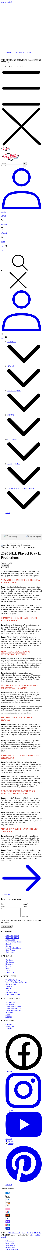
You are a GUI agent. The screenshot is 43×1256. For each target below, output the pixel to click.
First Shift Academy (13, 980)
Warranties (9, 1013)
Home (2, 544)
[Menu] (21, 107)
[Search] (21, 271)
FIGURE (10, 415)
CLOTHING (12, 439)
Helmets (8, 944)
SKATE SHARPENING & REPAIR (21, 488)
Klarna (8, 1015)
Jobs (7, 990)
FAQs (8, 970)
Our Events (10, 962)
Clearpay (9, 1017)
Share (5, 565)
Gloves (8, 946)
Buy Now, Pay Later (26, 536)
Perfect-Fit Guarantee (13, 1010)
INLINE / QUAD (14, 391)
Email (25, 906)
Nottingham (10, 1026)
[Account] (21, 332)
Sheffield (9, 1029)
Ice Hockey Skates (12, 936)
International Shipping (14, 1006)
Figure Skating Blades (14, 942)
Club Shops (10, 952)
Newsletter (9, 964)
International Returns (13, 1008)
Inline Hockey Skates (13, 948)
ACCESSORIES (13, 464)
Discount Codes (11, 992)
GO (25, 163)
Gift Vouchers (11, 984)
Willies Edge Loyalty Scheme (16, 982)
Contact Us (10, 972)
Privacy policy (10, 1243)
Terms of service (10, 1245)
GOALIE (10, 366)
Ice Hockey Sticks (12, 938)
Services (9, 986)
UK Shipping (10, 1002)
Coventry (9, 1024)
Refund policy (10, 1241)
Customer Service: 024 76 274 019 (18, 52)
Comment (25, 916)
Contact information (12, 1249)
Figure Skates (10, 940)
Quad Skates (10, 950)
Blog (7, 544)
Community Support (13, 994)
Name (25, 904)
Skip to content (6, 2)
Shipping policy (11, 1247)
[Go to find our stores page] (2, 335)
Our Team (9, 960)
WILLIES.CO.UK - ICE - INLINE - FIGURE (24, 1233)
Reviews (9, 966)
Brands (8, 988)
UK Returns (10, 1004)
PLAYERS (11, 342)
